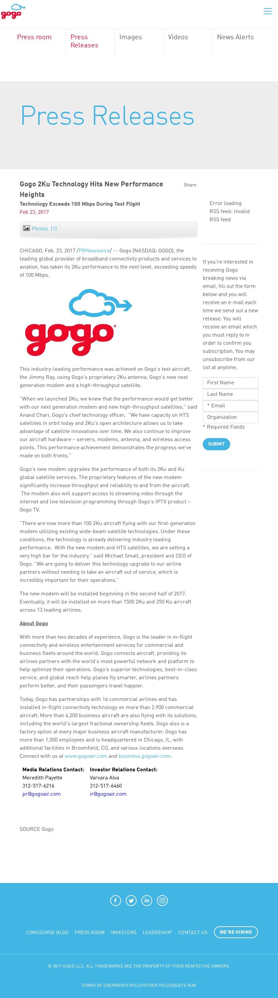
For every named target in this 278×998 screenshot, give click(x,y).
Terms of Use (97, 986)
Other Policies (161, 986)
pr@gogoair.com (41, 794)
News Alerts (235, 37)
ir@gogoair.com (108, 794)
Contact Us (193, 932)
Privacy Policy (128, 986)
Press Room (89, 932)
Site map (187, 986)
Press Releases (84, 41)
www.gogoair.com (86, 756)
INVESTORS (124, 932)
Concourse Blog (47, 932)
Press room (34, 37)
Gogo (13, 11)
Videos (178, 37)
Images (130, 37)
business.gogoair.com (145, 756)
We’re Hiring (236, 932)
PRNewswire (94, 251)
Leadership (157, 932)
